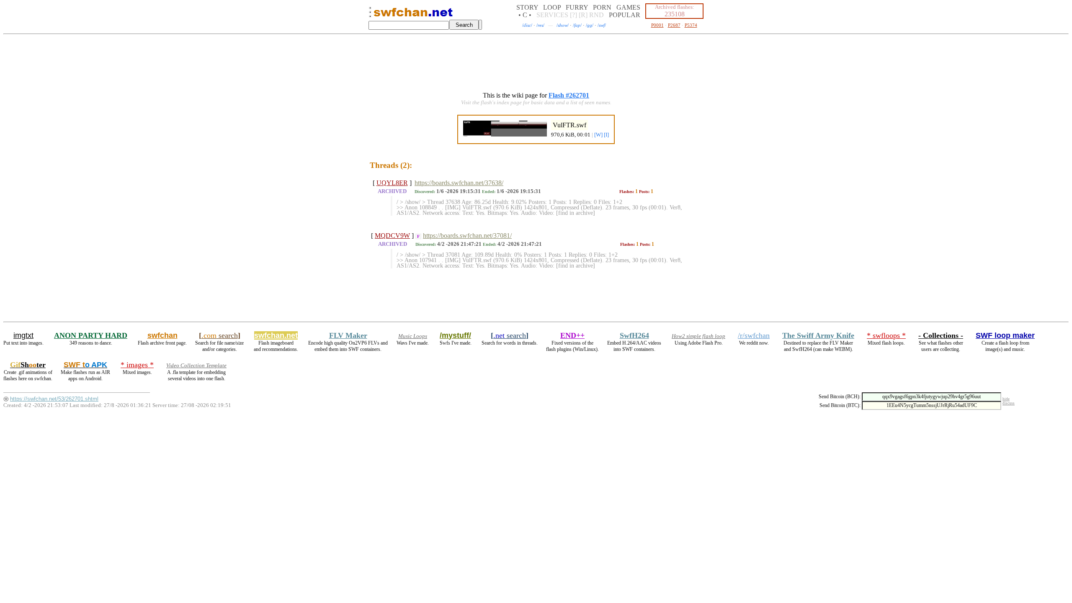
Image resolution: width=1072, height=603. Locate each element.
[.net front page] (370, 14)
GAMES (628, 7)
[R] (583, 14)
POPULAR (624, 14)
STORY (527, 7)
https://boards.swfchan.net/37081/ (467, 235)
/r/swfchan (754, 335)
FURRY (577, 7)
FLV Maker (348, 335)
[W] (598, 135)
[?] (573, 14)
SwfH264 (634, 335)
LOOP (552, 7)
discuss (1008, 403)
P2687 (674, 25)
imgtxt (23, 335)
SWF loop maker (1005, 335)
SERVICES (552, 14)
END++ (572, 335)
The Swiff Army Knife (818, 335)
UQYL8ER (392, 182)
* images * (137, 365)
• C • (524, 14)
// (527, 25)
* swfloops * (886, 335)
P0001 (657, 25)
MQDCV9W (392, 235)
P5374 (691, 25)
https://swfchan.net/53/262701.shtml (54, 399)
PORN (602, 7)
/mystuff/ (455, 335)
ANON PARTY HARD (90, 335)
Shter (28, 365)
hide (1006, 399)
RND (596, 14)
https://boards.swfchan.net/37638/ (459, 182)
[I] (606, 135)
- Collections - (940, 335)
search (219, 335)
